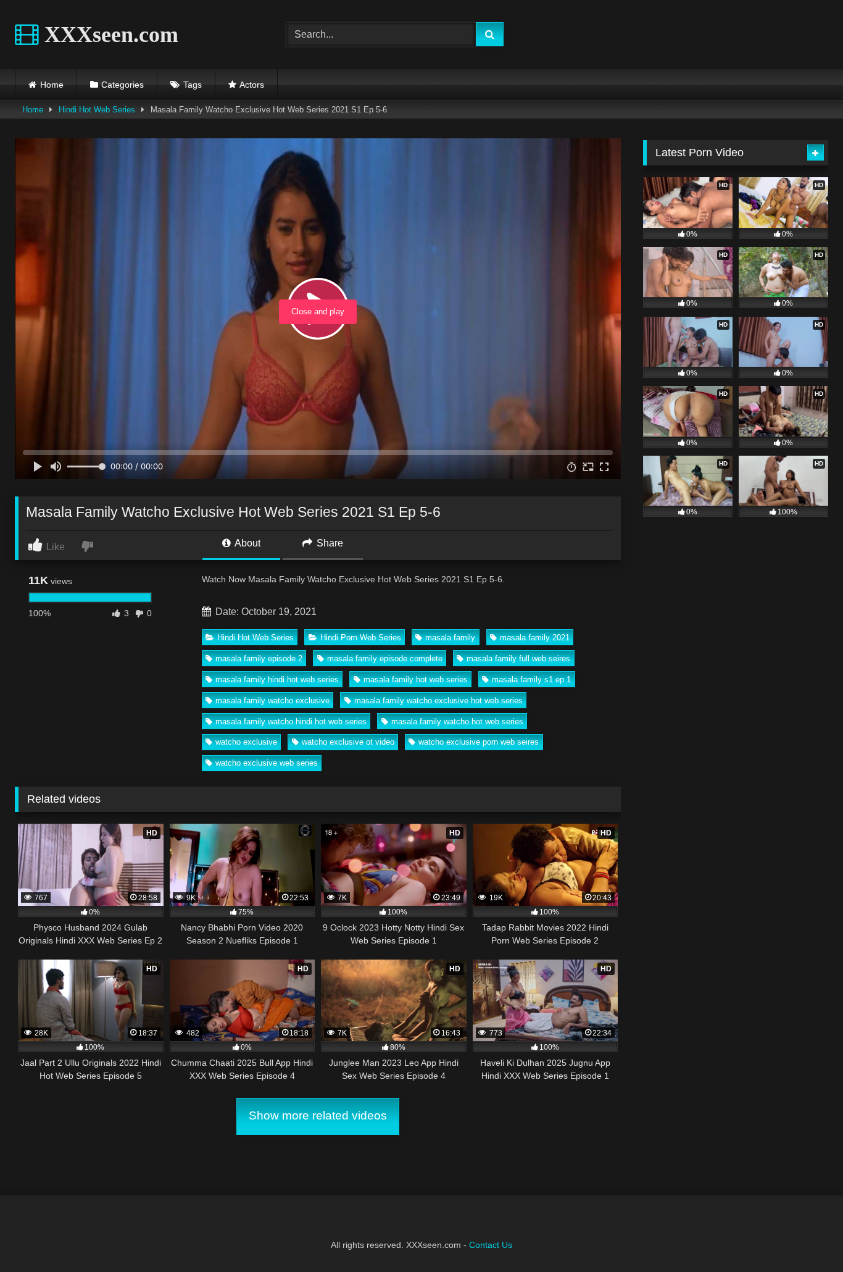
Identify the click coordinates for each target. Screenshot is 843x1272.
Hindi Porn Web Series (360, 637)
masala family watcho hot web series (457, 721)
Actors (251, 85)
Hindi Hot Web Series (97, 109)
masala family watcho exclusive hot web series (438, 700)
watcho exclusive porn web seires (478, 742)
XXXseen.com (108, 34)
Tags (192, 85)
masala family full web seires (518, 658)
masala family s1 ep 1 (531, 679)
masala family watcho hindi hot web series (291, 721)
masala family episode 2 (258, 658)
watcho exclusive (246, 742)
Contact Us (490, 1245)
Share (328, 543)
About (246, 543)
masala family (450, 637)
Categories (122, 85)
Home (52, 85)
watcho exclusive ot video (348, 742)
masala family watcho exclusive (272, 700)
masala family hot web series (415, 679)
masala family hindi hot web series (277, 679)
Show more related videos (318, 1115)
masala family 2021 (535, 637)
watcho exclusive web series (266, 763)
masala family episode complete (384, 658)
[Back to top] (804, 1235)
